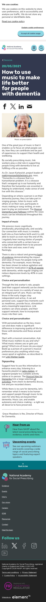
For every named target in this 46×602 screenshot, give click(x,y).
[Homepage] (12, 47)
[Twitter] (14, 548)
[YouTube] (4, 555)
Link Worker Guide (15, 357)
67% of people (36, 268)
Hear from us (21, 425)
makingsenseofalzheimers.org (17, 175)
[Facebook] (24, 548)
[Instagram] (34, 548)
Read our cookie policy (13, 21)
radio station (28, 371)
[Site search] (41, 48)
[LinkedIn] (4, 548)
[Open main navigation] (34, 48)
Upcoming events (24, 442)
